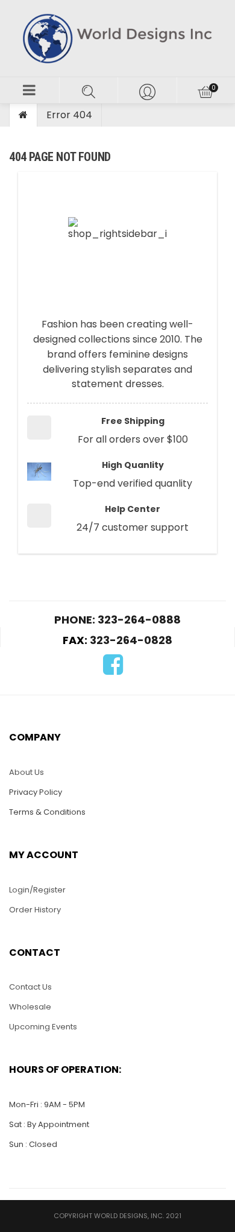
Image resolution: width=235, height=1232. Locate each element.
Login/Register (37, 890)
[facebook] (113, 670)
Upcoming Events (43, 1026)
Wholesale (30, 1006)
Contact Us (30, 987)
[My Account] (147, 90)
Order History (35, 909)
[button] (29, 90)
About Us (26, 772)
